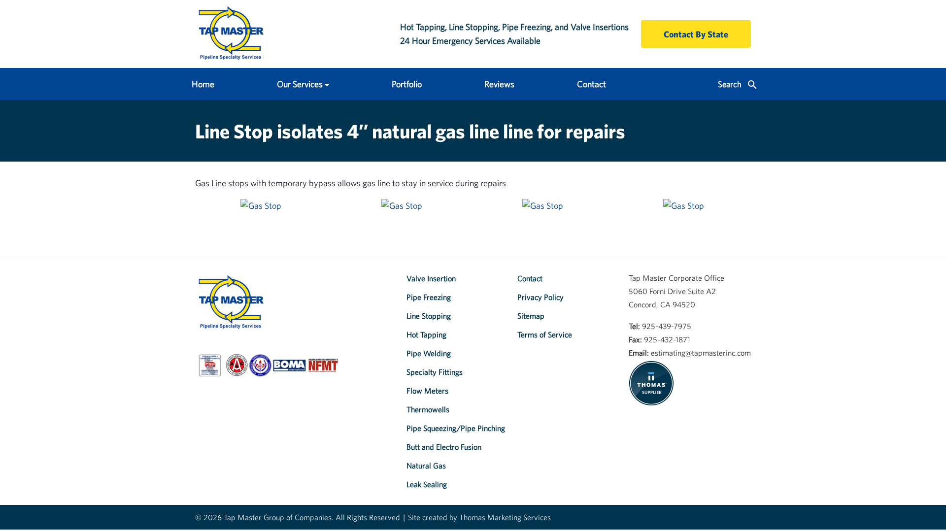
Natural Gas (426, 465)
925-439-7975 (666, 326)
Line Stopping (428, 315)
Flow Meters (427, 390)
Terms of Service (544, 334)
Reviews (499, 84)
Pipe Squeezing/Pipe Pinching (455, 428)
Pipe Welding (428, 353)
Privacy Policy (540, 297)
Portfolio (407, 84)
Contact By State (696, 34)
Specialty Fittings (434, 371)
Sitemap (530, 315)
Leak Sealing (426, 484)
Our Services (300, 84)
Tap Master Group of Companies (278, 517)
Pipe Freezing (428, 297)
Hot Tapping (426, 334)
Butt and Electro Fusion (443, 446)
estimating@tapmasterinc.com (701, 352)
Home (203, 84)
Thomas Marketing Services (505, 517)
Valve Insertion (431, 278)
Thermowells (427, 409)
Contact (591, 84)
